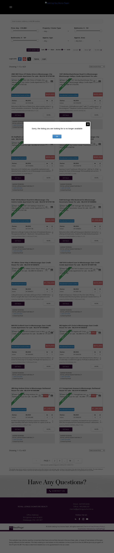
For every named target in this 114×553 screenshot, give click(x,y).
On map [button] (75, 50)
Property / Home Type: (52, 28)
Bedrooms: (81, 28)
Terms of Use (89, 526)
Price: (19, 28)
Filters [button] (97, 50)
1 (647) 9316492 (17, 125)
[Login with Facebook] (20, 60)
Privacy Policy (99, 526)
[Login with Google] (24, 60)
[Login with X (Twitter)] (29, 60)
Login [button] (44, 59)
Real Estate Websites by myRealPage (91, 529)
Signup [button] (36, 59)
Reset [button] (87, 50)
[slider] (12, 31)
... (64, 460)
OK (57, 136)
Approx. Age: (48, 38)
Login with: (13, 59)
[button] (57, 491)
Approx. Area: (79, 38)
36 (70, 460)
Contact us (58, 491)
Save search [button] (32, 50)
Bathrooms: (18, 38)
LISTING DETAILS (17, 115)
